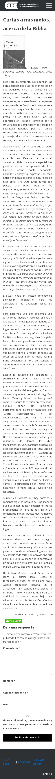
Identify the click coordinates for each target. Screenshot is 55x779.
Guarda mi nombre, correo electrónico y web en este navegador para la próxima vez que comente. (27, 724)
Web (5, 704)
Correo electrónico (15, 692)
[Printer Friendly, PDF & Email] (13, 621)
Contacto (47, 773)
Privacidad (24, 762)
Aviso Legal (6, 762)
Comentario (11, 648)
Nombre (9, 680)
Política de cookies (38, 762)
